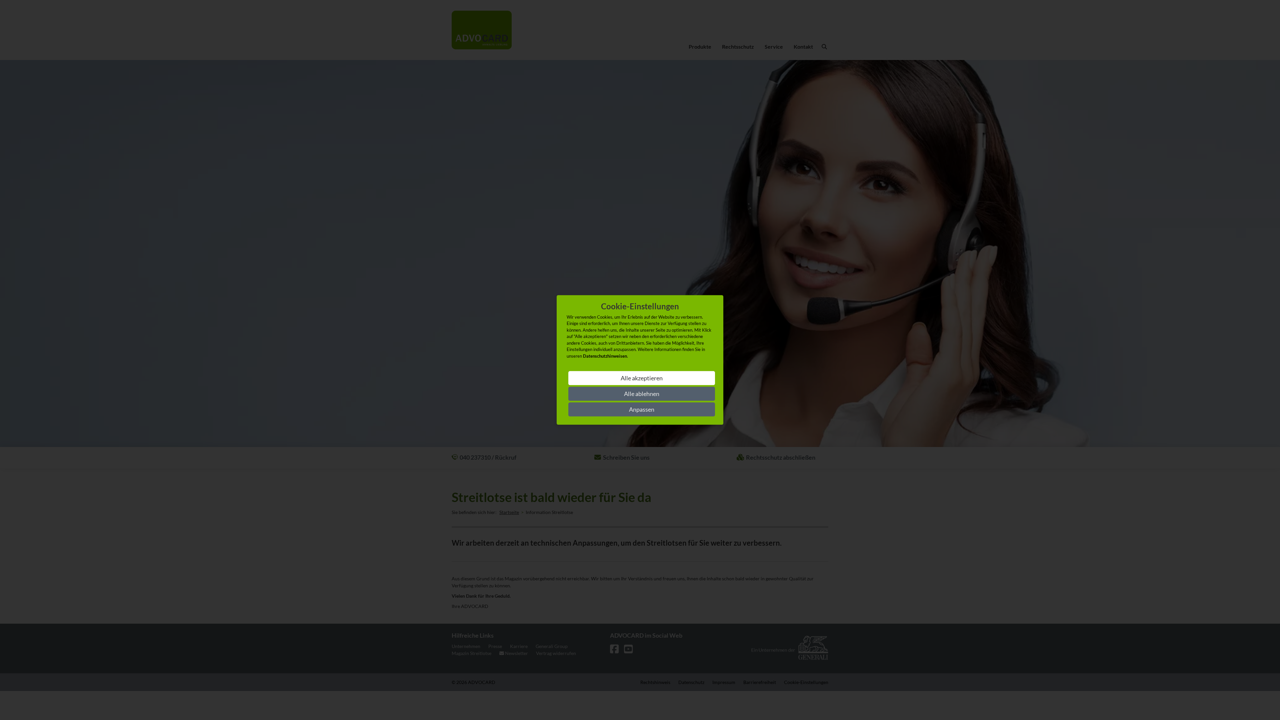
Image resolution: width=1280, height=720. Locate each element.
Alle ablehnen (641, 394)
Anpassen (641, 409)
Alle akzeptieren (642, 378)
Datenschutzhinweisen (605, 356)
